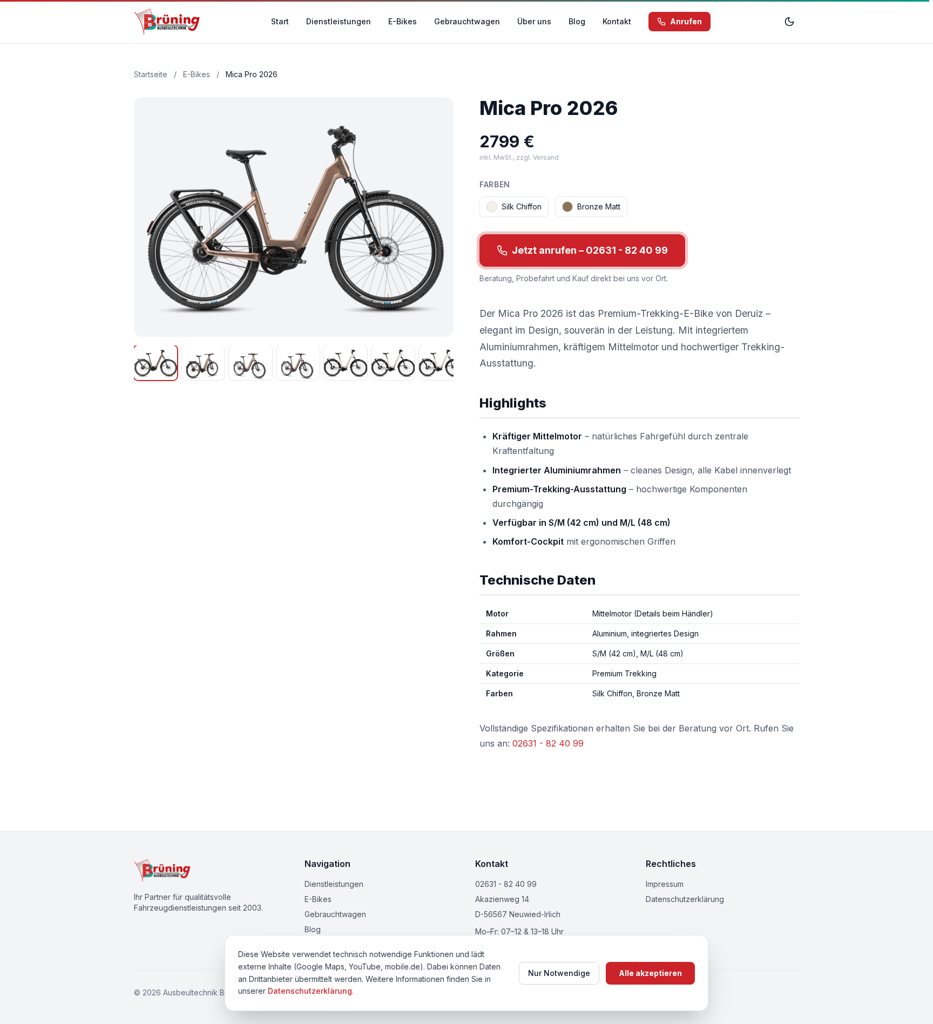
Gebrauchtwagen (467, 21)
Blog (577, 21)
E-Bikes (402, 21)
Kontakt (617, 21)
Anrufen (686, 21)
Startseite (150, 74)
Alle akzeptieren (650, 973)
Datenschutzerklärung (685, 899)
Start (280, 21)
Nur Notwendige (559, 973)
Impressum (665, 884)
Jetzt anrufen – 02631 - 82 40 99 (590, 250)
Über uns (534, 21)
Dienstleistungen (338, 21)
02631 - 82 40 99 (548, 743)
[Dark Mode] (789, 21)
